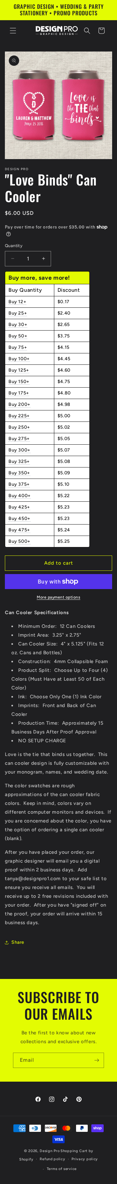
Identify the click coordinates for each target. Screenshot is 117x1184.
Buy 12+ (17, 301)
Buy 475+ (19, 530)
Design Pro (49, 1151)
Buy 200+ (19, 404)
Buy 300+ (19, 450)
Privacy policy (85, 1159)
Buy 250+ (19, 427)
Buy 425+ (19, 507)
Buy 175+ (18, 393)
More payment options (58, 597)
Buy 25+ (17, 313)
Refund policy (52, 1159)
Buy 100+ (19, 359)
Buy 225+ (19, 416)
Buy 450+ (19, 518)
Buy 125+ (18, 370)
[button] (13, 30)
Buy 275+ (19, 438)
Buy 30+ (17, 324)
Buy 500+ (19, 541)
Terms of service (62, 1169)
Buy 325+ (19, 461)
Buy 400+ (19, 495)
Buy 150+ (19, 381)
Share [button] (17, 942)
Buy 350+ (19, 473)
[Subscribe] (96, 1060)
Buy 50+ (17, 336)
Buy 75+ (17, 347)
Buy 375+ (19, 484)
